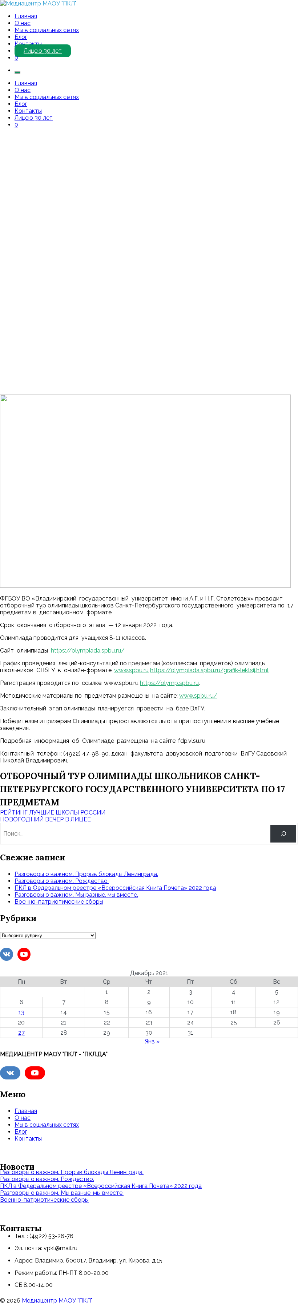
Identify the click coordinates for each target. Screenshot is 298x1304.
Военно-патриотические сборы (59, 901)
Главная (26, 16)
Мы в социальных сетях (47, 30)
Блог (21, 36)
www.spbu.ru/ (198, 695)
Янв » (152, 1041)
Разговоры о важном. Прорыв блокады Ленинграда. (86, 874)
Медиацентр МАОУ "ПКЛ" (57, 1300)
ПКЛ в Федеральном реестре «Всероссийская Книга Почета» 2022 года (115, 887)
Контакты (28, 43)
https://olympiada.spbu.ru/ (88, 650)
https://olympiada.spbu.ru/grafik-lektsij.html (209, 670)
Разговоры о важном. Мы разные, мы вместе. (76, 894)
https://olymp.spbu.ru (169, 682)
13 (21, 1012)
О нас (23, 23)
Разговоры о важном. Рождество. (62, 880)
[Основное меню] (17, 72)
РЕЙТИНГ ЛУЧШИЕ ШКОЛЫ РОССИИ (52, 812)
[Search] (283, 834)
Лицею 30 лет (43, 50)
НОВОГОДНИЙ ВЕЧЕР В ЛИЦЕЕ (45, 819)
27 (21, 1032)
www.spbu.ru (131, 670)
